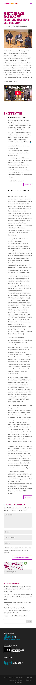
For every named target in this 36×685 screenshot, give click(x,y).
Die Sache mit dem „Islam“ (11, 616)
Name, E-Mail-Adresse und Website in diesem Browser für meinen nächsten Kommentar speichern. (18, 550)
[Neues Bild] (25, 563)
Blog (17, 26)
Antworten (28, 184)
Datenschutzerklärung (15, 680)
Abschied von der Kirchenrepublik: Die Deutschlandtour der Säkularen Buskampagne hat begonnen (17, 610)
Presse (29, 677)
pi (6, 26)
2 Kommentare (23, 26)
